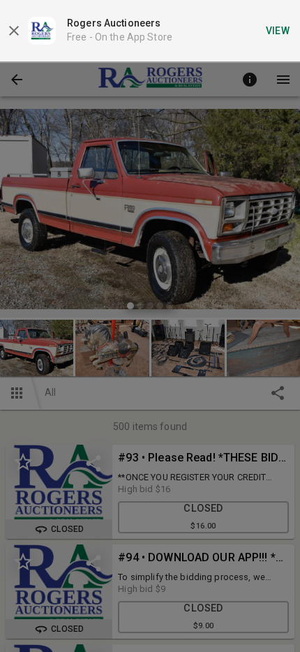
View (278, 30)
